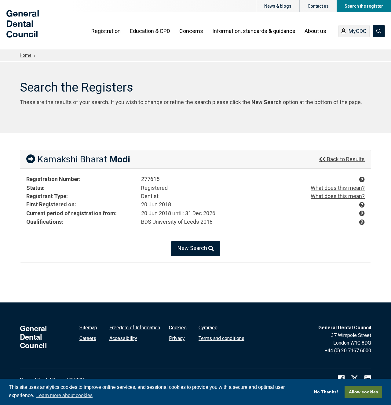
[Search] (379, 31)
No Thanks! (326, 391)
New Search (192, 248)
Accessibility (123, 338)
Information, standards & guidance (253, 31)
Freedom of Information (134, 328)
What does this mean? (338, 188)
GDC (16, 28)
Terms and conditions (221, 338)
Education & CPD (150, 31)
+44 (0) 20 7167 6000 (348, 350)
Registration (106, 31)
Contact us (318, 6)
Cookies (178, 328)
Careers (87, 338)
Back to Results (345, 159)
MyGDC (358, 31)
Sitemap (88, 328)
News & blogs (277, 6)
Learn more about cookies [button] (64, 395)
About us (315, 31)
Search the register (364, 6)
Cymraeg (208, 328)
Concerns (191, 31)
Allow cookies (363, 391)
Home (25, 55)
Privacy (177, 338)
